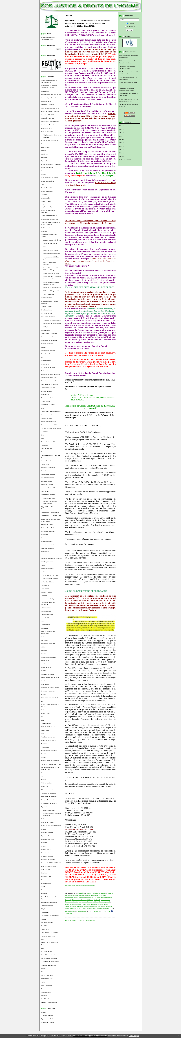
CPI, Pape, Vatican (46, 313)
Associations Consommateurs (50, 121)
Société (43, 886)
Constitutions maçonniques (49, 215)
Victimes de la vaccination (51, 961)
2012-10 (121, 156)
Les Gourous (45, 588)
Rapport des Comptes (47, 822)
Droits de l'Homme (46, 371)
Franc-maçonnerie (46, 448)
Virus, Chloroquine (46, 985)
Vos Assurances (45, 992)
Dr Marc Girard (45, 364)
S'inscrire (131, 23)
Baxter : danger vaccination (49, 140)
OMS (42, 720)
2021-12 (121, 126)
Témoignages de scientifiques (50, 915)
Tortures (43, 919)
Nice (42, 701)
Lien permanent (70, 911)
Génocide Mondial (49, 488)
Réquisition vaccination (48, 839)
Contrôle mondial (46, 228)
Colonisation (44, 194)
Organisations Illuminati (48, 1019)
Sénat (43, 880)
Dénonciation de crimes (48, 337)
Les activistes (45, 585)
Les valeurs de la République (50, 599)
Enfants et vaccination (47, 398)
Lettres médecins (46, 607)
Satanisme (44, 873)
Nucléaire (44, 710)
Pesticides (44, 754)
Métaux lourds (45, 660)
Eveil (42, 438)
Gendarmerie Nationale (48, 474)
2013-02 (121, 149)
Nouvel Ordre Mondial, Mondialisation (95, 906)
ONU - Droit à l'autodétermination (51, 727)
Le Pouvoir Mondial (47, 1015)
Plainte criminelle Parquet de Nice (51, 764)
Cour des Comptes (46, 306)
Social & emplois (46, 883)
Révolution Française (47, 853)
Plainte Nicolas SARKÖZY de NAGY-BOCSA (95, 908)
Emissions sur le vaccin (48, 387)
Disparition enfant (46, 354)
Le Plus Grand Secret (47, 582)
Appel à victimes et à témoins (52, 240)
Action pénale (45, 91)
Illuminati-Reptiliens (46, 541)
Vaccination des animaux (48, 965)
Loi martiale (44, 628)
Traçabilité (44, 926)
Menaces (43, 653)
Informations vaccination (48, 545)
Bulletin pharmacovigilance (51, 253)
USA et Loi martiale (46, 951)
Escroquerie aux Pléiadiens (49, 415)
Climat (43, 184)
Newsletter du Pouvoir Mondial (50, 687)
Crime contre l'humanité (48, 316)
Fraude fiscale (45, 464)
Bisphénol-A (44, 154)
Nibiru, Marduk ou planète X (49, 697)
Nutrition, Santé (45, 713)
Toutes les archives (125, 159)
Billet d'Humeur (45, 147)
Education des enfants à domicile (51, 381)
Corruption (44, 231)
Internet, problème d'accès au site (51, 558)
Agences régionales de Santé (50, 98)
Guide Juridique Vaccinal (51, 273)
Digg (108, 911)
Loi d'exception (45, 624)
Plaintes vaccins (46, 773)
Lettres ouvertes (46, 611)
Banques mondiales (47, 131)
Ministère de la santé (47, 664)
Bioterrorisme (47, 247)
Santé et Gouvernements (48, 866)
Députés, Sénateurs (47, 343)
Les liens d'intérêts (46, 592)
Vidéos (43, 982)
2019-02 (121, 143)
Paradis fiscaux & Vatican (48, 740)
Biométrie (44, 150)
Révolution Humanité (47, 856)
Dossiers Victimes (46, 360)
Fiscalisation (44, 445)
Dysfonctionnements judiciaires (50, 374)
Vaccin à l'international (47, 955)
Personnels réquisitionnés (49, 750)
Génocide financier (46, 481)
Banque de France (46, 128)
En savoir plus (134, 1036)
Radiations (44, 819)
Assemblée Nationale (47, 118)
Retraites (43, 846)
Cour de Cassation (46, 297)
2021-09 (121, 129)
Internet (43, 555)
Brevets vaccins (45, 171)
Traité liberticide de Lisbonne (49, 932)
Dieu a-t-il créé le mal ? (48, 350)
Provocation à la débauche (49, 803)
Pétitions (43, 757)
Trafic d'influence (48, 294)
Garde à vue (44, 471)
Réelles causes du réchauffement (51, 825)
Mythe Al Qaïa (45, 684)
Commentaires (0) (81, 911)
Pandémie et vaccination (48, 737)
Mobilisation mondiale (47, 674)
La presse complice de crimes (50, 575)
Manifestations (45, 637)
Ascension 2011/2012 (47, 115)
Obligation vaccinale (49, 326)
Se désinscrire (131, 26)
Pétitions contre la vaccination (50, 760)
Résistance (44, 842)
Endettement (45, 394)
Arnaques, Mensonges (50, 243)
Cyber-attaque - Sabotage (49, 333)
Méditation (44, 650)
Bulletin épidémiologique (50, 250)
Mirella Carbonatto (46, 667)
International (44, 551)
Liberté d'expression (47, 614)
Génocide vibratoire (47, 484)
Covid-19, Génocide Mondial (52, 320)
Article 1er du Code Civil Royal (50, 108)
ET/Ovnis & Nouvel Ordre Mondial (51, 428)
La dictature (44, 572)
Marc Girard (44, 640)
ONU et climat (45, 730)
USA (42, 948)
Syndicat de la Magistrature (49, 902)
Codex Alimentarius (46, 191)
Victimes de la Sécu (47, 978)
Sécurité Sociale (46, 876)
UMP (42, 939)
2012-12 (121, 153)
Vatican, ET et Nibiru (47, 975)
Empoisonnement (46, 391)
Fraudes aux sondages (48, 467)
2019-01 (121, 146)
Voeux (43, 988)
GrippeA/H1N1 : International (50, 512)
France (43, 452)
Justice (43, 565)
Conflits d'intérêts (46, 201)
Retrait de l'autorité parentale (52, 287)
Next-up (43, 694)
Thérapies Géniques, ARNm (51, 291)
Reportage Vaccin (46, 836)
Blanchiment (44, 157)
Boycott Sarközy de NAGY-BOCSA (51, 164)
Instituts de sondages (47, 548)
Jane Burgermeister (47, 561)
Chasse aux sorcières (47, 181)
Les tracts (44, 595)
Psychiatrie (44, 807)
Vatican (43, 972)
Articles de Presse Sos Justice (50, 111)
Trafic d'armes (45, 929)
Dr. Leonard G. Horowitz (48, 367)
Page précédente (70, 920)
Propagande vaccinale (48, 800)
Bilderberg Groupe (49, 498)
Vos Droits (44, 995)
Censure (43, 174)
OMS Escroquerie (46, 723)
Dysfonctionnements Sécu (49, 377)
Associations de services (48, 125)
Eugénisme (44, 431)
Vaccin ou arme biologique (49, 958)
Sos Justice (44, 890)
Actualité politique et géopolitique (51, 94)
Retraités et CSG (46, 849)
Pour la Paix (44, 786)
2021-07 (121, 136)
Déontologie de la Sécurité (49, 340)
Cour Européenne (46, 310)
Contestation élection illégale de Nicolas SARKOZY (80, 897)
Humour (43, 538)
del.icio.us (96, 911)
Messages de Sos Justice (48, 657)
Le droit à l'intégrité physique (49, 578)
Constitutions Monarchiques (49, 219)
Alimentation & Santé (47, 104)
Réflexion (44, 829)
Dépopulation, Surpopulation (52, 323)
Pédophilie (44, 743)
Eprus (42, 408)
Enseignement (45, 401)
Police (43, 776)
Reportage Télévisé (47, 832)
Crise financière (45, 330)
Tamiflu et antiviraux (47, 905)
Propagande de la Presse (49, 796)
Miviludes (43, 670)
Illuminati (43, 1012)
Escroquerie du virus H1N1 (49, 425)
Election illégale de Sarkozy (49, 384)
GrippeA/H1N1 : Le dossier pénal (51, 515)
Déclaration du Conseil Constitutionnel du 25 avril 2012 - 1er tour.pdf (90, 407)
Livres (42, 621)
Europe (43, 435)
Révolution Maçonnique (48, 859)
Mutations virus (45, 681)
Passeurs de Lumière (47, 1022)
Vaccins (43, 968)
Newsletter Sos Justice (48, 691)
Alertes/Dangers (46, 101)
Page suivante (90, 920)
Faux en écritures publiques (49, 442)
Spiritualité (44, 893)
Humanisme (44, 534)
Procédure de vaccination (48, 793)
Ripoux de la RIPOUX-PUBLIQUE (51, 863)
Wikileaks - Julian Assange (49, 1002)
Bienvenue (44, 144)
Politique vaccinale (46, 783)
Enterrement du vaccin (48, 404)
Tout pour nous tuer (47, 922)
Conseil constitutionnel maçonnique (95, 895)
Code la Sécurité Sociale (48, 188)
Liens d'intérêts (45, 618)
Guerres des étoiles (47, 524)
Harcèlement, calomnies (48, 531)
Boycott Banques (46, 161)
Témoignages (45, 912)
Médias (43, 647)
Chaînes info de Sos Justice (49, 177)
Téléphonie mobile (46, 909)
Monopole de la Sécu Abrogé (50, 677)
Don (42, 357)
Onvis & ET (44, 733)
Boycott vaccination (47, 167)
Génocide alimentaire (47, 477)
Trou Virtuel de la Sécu (48, 936)
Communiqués (45, 198)
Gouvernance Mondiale (48, 494)
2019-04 (121, 139)
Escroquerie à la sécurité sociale (51, 411)
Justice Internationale (47, 568)
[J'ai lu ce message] (178, 1036)
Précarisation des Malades (49, 790)
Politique (43, 779)
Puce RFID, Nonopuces (48, 810)
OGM (42, 717)
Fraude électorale (46, 461)
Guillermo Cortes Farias (48, 528)
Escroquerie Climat (46, 418)
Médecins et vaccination (48, 643)
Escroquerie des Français (48, 421)
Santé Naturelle (45, 869)
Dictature (43, 347)
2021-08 (121, 132)
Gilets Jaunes (45, 491)
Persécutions (45, 747)
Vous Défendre (45, 999)
